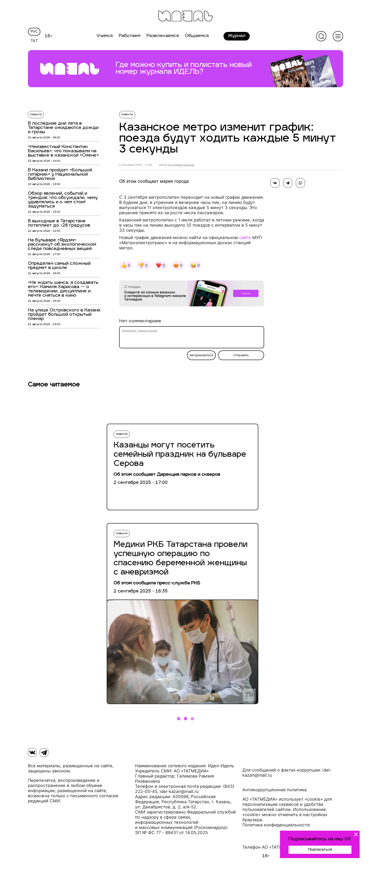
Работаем (129, 36)
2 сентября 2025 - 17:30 (135, 165)
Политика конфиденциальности (276, 824)
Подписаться (320, 849)
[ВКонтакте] (275, 182)
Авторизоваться (201, 355)
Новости (36, 114)
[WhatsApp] (300, 182)
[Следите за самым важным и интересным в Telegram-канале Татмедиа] (191, 294)
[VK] (32, 752)
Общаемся (197, 36)
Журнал (236, 36)
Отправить (241, 355)
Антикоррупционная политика (274, 789)
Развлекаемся (162, 36)
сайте (245, 237)
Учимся (104, 36)
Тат (34, 41)
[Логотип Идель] (185, 16)
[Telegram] (287, 182)
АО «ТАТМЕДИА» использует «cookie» (282, 799)
